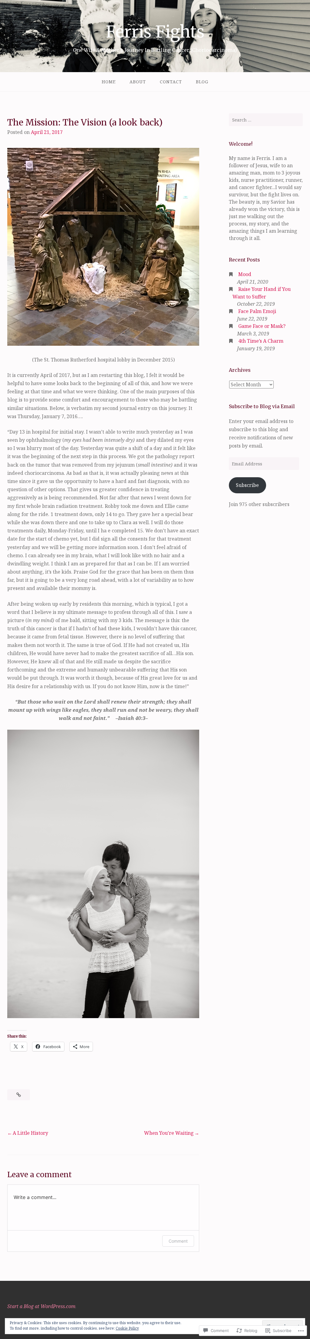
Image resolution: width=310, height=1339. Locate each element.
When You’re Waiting (169, 1133)
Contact (171, 82)
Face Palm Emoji (257, 311)
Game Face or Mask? (261, 326)
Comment (178, 1241)
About (138, 82)
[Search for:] (266, 119)
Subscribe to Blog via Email (262, 406)
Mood (244, 274)
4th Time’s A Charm (260, 341)
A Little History (30, 1133)
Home (109, 82)
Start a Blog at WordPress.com (41, 1306)
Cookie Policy (127, 1328)
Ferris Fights (155, 32)
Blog (202, 82)
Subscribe (247, 485)
